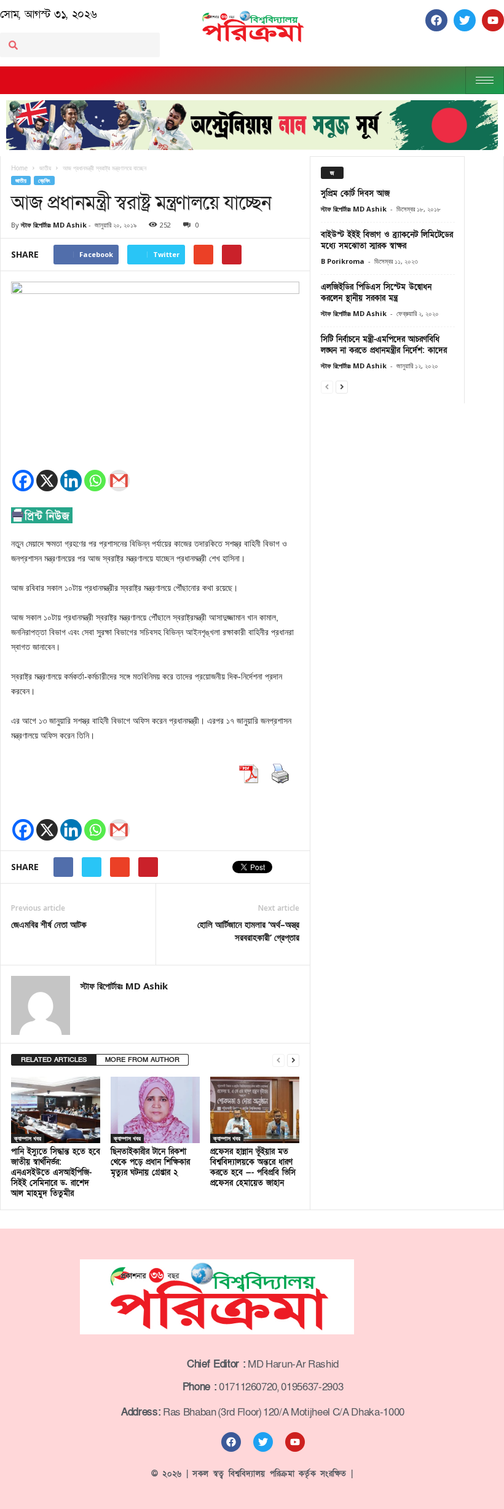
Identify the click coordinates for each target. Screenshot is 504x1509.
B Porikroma (342, 261)
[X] (47, 480)
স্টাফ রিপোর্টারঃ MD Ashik (54, 224)
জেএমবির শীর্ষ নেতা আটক (49, 924)
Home (19, 168)
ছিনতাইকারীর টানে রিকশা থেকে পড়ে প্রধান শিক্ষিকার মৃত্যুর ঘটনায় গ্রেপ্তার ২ (150, 1162)
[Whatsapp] (95, 480)
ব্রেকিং (44, 180)
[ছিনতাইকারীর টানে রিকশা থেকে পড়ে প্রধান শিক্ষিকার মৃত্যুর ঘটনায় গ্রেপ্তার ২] (155, 1110)
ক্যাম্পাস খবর (27, 1138)
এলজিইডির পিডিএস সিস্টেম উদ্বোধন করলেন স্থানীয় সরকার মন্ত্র (376, 293)
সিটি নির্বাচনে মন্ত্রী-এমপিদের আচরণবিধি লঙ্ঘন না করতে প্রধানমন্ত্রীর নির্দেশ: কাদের (384, 345)
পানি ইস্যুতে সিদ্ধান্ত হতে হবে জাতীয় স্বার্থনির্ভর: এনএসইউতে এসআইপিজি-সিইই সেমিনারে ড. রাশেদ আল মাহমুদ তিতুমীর (55, 1172)
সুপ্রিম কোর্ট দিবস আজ (355, 193)
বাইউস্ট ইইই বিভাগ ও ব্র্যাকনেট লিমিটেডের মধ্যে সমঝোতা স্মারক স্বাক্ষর (387, 240)
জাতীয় (20, 180)
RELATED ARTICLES (54, 1059)
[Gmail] (119, 480)
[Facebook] (23, 480)
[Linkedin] (71, 480)
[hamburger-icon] (484, 80)
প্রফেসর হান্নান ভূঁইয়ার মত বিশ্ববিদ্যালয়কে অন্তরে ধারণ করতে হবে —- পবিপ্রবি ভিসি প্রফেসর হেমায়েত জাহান (253, 1167)
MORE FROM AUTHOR (142, 1059)
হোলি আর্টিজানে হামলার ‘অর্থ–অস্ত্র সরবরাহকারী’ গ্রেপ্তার (248, 930)
